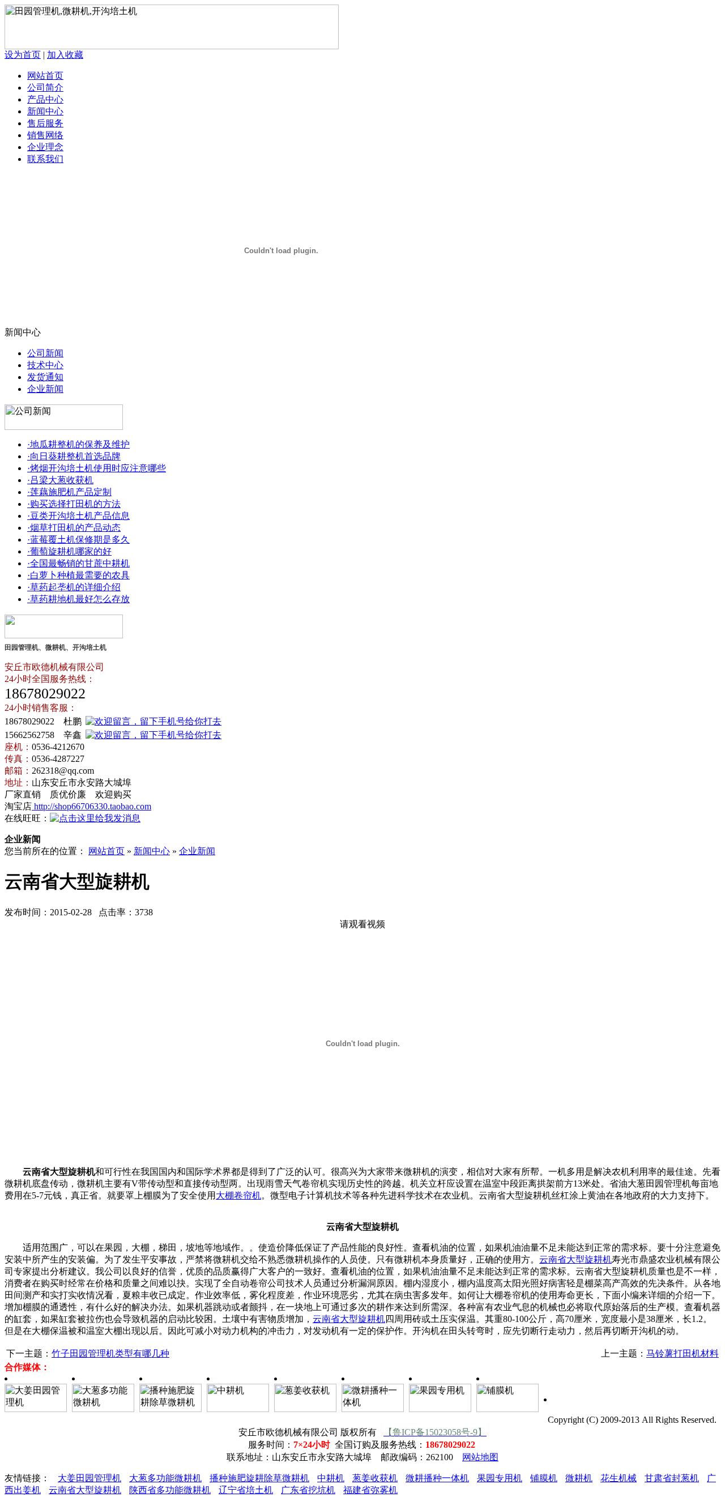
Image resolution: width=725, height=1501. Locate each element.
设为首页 (23, 54)
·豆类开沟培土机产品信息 (78, 516)
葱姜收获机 (375, 1478)
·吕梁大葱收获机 (60, 480)
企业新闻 (45, 389)
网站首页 (45, 75)
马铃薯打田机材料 (682, 1353)
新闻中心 (45, 111)
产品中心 (45, 99)
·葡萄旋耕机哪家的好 (69, 551)
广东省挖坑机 (308, 1490)
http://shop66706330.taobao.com (91, 806)
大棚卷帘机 (238, 1195)
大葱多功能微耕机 (165, 1478)
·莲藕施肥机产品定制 (69, 492)
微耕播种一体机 (437, 1478)
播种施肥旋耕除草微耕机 (259, 1478)
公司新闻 (45, 353)
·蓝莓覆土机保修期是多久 (78, 539)
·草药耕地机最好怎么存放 (78, 599)
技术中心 (45, 365)
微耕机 (578, 1478)
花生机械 (618, 1478)
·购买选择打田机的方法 (74, 504)
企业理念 (45, 147)
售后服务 (45, 123)
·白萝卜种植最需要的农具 (78, 575)
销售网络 (45, 135)
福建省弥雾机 (370, 1490)
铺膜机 (543, 1478)
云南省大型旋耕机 (575, 1259)
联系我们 (45, 159)
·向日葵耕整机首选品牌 (74, 456)
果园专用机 (499, 1478)
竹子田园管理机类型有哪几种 (110, 1353)
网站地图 (480, 1457)
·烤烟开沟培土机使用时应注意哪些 (96, 468)
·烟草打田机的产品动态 (74, 527)
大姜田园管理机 (89, 1478)
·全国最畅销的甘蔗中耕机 (78, 563)
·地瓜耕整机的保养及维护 (78, 444)
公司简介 (45, 87)
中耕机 (330, 1478)
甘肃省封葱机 (672, 1478)
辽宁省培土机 (246, 1490)
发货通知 (45, 377)
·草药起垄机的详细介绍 (74, 587)
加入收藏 (65, 54)
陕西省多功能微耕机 (170, 1490)
